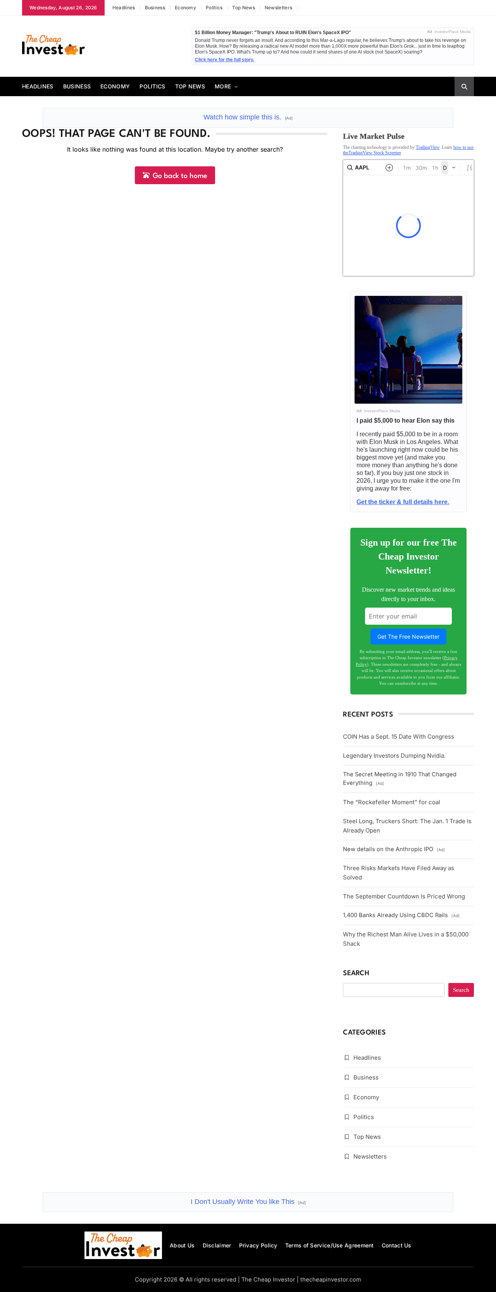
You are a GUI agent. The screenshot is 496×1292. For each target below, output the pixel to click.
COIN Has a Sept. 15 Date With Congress (398, 736)
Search (356, 973)
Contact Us (397, 1245)
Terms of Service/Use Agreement (329, 1245)
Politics (214, 7)
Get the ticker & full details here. (402, 502)
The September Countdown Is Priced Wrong (404, 896)
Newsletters (278, 7)
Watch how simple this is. (248, 117)
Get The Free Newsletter (408, 636)
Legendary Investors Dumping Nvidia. (394, 755)
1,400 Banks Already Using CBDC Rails (401, 915)
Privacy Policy (258, 1245)
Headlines (123, 7)
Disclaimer (217, 1245)
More (223, 86)
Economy (185, 7)
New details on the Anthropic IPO (394, 849)
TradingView (427, 147)
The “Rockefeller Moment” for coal (391, 802)
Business (155, 7)
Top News (243, 7)
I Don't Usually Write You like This (248, 1202)
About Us (182, 1245)
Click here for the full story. (224, 59)
